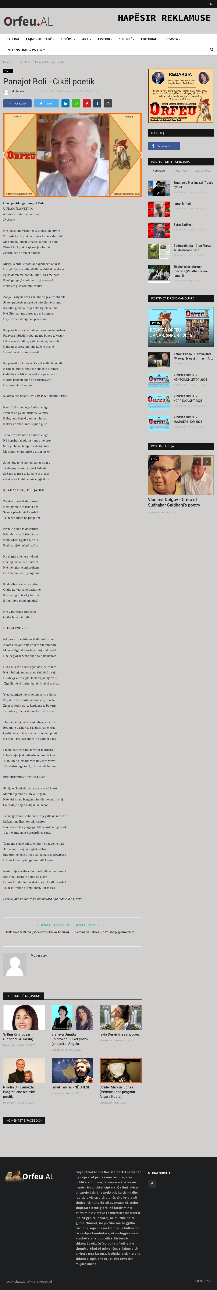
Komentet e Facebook (24, 1120)
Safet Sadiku (182, 224)
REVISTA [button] (172, 39)
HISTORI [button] (104, 39)
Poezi (28, 62)
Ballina (13, 39)
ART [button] (85, 39)
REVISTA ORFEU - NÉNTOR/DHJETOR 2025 (190, 377)
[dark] (211, 4)
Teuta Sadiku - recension (172, 499)
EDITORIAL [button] (149, 39)
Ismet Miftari (182, 203)
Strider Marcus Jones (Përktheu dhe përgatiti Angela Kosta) (117, 1092)
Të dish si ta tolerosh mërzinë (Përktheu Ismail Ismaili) (191, 271)
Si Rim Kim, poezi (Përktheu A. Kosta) (18, 1036)
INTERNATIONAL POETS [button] (25, 50)
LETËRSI (18, 62)
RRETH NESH (203, 1281)
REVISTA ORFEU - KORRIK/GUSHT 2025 (188, 398)
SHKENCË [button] (125, 39)
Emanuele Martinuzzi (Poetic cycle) (193, 185)
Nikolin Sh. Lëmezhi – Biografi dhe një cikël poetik (20, 1092)
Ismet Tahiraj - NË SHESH (70, 1087)
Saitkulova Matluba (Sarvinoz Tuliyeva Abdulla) (37, 932)
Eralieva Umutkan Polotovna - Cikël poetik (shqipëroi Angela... (69, 1039)
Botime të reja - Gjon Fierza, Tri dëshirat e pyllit (193, 248)
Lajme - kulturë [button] (39, 39)
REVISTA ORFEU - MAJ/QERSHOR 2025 (188, 419)
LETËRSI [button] (67, 39)
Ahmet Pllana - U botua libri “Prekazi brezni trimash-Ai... (193, 356)
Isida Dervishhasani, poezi (120, 1034)
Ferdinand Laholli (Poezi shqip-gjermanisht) (105, 932)
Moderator (18, 91)
